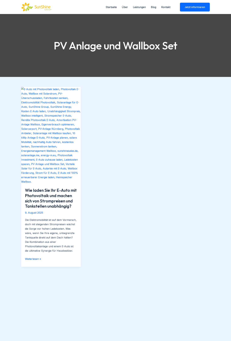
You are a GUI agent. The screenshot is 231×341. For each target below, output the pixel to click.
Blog (153, 7)
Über (125, 7)
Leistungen (139, 7)
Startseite (111, 7)
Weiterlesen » (33, 259)
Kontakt (165, 7)
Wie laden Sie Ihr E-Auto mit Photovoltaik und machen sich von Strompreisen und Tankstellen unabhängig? (51, 198)
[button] (193, 7)
